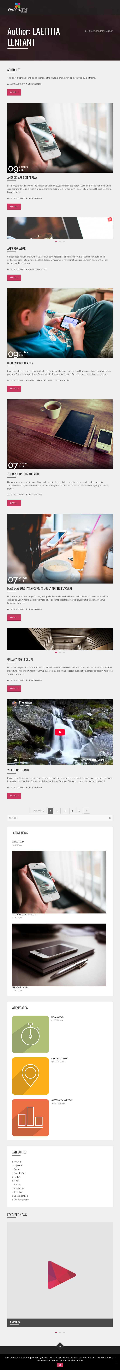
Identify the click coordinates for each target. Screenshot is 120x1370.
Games (17, 1169)
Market (17, 1177)
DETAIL (13, 92)
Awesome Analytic (61, 1100)
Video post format (19, 770)
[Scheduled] (60, 1275)
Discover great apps (20, 363)
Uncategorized (35, 84)
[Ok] (116, 1362)
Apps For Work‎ (16, 248)
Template (18, 1192)
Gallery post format (20, 659)
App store (41, 269)
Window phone (63, 380)
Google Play (20, 1173)
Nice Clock (57, 1017)
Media (16, 1181)
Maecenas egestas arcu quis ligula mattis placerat (39, 588)
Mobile (51, 380)
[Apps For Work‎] (59, 955)
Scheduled (13, 69)
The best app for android (23, 474)
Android (31, 269)
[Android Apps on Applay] (59, 882)
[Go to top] (60, 1346)
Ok (60, 1365)
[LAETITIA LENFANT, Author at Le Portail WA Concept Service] (17, 7)
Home (87, 31)
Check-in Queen (59, 1058)
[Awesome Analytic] (30, 1117)
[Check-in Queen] (30, 1076)
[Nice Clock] (30, 1034)
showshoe (19, 1188)
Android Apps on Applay (22, 177)
